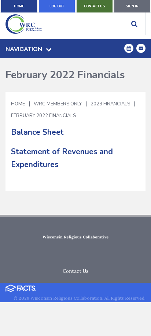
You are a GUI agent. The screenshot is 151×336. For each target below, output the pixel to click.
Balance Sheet (37, 132)
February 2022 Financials (43, 115)
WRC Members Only (58, 104)
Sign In (132, 6)
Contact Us (94, 6)
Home (19, 6)
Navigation (23, 49)
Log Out (56, 6)
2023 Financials (110, 104)
